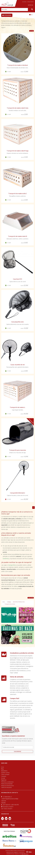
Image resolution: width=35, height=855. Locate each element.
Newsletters (4, 771)
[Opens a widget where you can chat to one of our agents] (28, 852)
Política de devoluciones (7, 785)
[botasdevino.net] (9, 845)
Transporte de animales (10, 604)
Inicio (3, 602)
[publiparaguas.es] (26, 840)
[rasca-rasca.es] (9, 840)
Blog (2, 769)
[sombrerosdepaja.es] (26, 836)
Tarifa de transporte (6, 787)
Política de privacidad (6, 783)
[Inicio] (7, 4)
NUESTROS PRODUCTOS (18, 602)
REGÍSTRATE (31, 1)
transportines (12, 565)
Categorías (7, 15)
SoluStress (6, 558)
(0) (31, 15)
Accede (3, 778)
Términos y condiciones (7, 782)
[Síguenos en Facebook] (2, 819)
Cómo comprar (5, 774)
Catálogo (9, 602)
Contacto (3, 776)
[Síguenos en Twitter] (6, 819)
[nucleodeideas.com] (26, 831)
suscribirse (17, 751)
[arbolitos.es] (9, 836)
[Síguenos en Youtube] (10, 819)
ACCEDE (24, 1)
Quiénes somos (5, 772)
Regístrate (3, 780)
